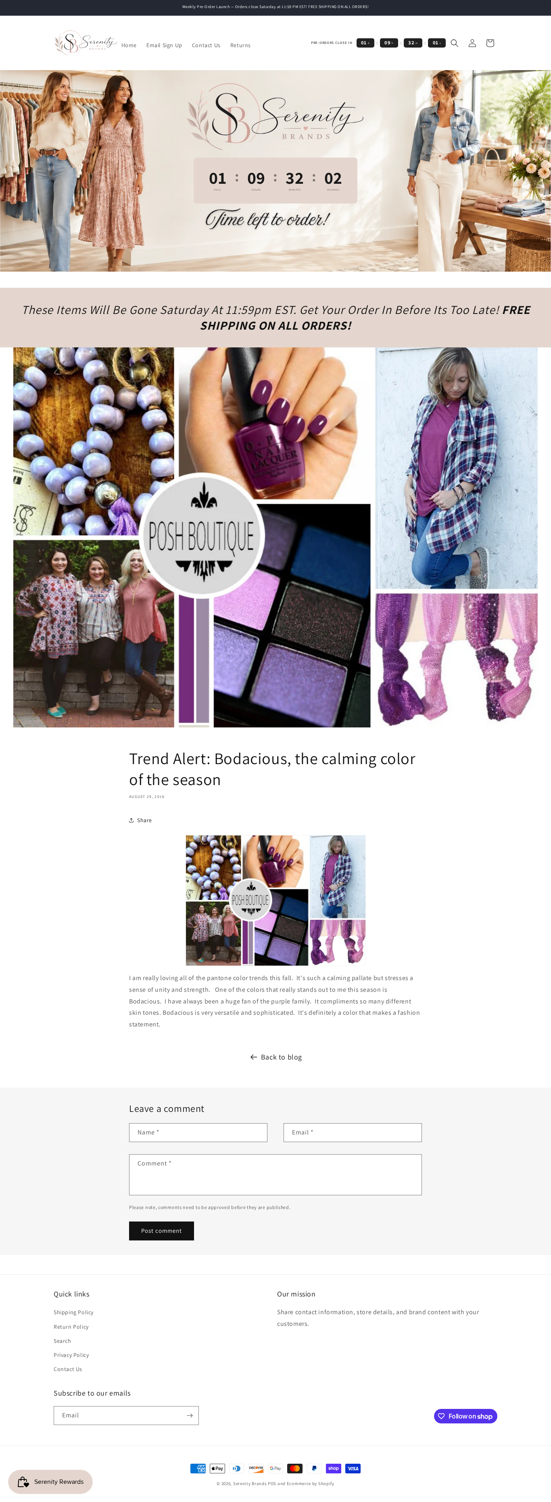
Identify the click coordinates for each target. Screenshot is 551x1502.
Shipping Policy (74, 1312)
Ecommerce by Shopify (310, 1483)
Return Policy (71, 1326)
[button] (454, 43)
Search (62, 1340)
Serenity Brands (250, 1483)
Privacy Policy (71, 1355)
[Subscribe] (189, 1415)
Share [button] (144, 820)
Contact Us (68, 1369)
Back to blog (281, 1057)
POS (272, 1483)
